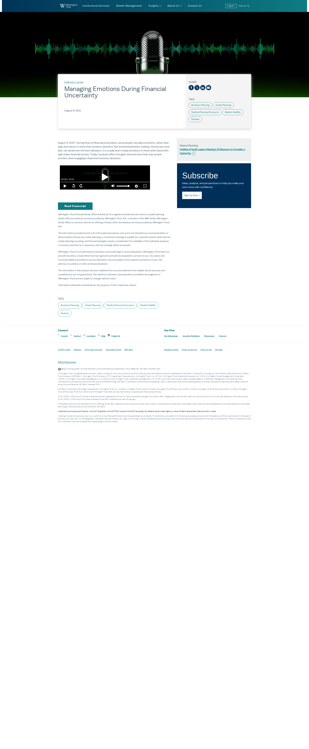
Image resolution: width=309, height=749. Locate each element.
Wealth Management (129, 6)
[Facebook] (191, 87)
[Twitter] (197, 87)
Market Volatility (233, 112)
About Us (173, 6)
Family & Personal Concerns (205, 112)
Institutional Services (96, 6)
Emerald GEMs (74, 82)
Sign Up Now (191, 195)
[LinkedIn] (202, 87)
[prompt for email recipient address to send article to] (208, 87)
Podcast (195, 119)
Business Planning (200, 105)
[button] (63, 336)
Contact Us (195, 6)
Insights (154, 6)
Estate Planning (223, 105)
